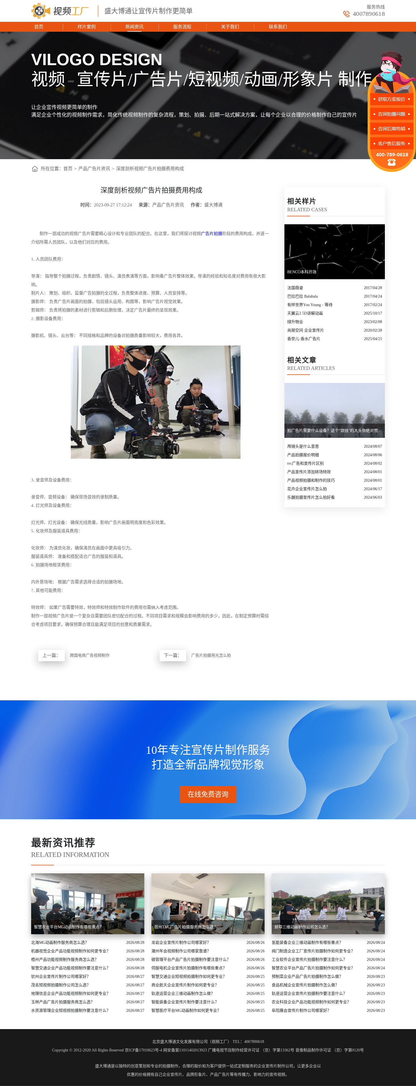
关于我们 (230, 26)
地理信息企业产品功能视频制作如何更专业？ (70, 993)
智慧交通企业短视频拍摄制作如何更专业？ (189, 976)
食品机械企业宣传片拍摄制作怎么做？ (305, 985)
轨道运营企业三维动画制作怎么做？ (183, 993)
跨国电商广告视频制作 (90, 655)
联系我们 (278, 26)
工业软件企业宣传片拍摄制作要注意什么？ (309, 959)
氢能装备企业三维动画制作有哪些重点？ (307, 942)
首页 (38, 26)
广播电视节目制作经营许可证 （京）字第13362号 (251, 1050)
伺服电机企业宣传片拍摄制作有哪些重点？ (189, 968)
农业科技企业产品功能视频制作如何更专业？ (311, 1002)
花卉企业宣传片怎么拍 (307, 489)
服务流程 (182, 26)
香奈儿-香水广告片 (303, 339)
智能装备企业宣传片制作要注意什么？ (185, 1002)
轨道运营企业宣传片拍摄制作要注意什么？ (309, 993)
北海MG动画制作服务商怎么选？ (60, 942)
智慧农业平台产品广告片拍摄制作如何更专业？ (313, 968)
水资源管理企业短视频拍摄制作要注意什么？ (70, 1010)
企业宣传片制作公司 (275, 1066)
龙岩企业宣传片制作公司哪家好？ (181, 942)
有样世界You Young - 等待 (310, 305)
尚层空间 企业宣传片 (305, 330)
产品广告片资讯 (94, 168)
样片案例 (87, 26)
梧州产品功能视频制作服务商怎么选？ (64, 959)
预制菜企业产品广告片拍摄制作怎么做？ (307, 976)
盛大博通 (103, 1066)
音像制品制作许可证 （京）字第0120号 (329, 1050)
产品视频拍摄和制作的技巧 (311, 480)
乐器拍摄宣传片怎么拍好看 (311, 497)
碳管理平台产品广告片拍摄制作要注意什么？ (191, 959)
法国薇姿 (295, 288)
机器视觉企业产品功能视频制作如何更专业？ (70, 951)
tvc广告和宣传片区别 (305, 463)
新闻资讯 (134, 26)
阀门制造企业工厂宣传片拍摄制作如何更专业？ (313, 951)
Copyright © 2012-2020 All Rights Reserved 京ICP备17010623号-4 (107, 1050)
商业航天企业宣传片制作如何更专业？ (185, 985)
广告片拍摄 (211, 233)
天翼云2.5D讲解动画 (305, 313)
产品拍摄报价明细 (303, 455)
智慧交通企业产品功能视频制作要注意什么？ (70, 968)
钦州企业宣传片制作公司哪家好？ (61, 976)
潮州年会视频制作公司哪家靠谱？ (181, 951)
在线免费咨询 (208, 794)
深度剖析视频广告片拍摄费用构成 (150, 168)
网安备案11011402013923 (185, 1050)
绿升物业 (295, 322)
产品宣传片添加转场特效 (309, 472)
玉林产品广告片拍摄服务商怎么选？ (63, 1002)
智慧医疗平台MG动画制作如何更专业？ (186, 1010)
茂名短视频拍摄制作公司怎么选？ (61, 985)
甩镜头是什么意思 (303, 446)
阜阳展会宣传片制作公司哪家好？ (301, 1010)
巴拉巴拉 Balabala (302, 296)
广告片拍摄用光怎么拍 (211, 655)
